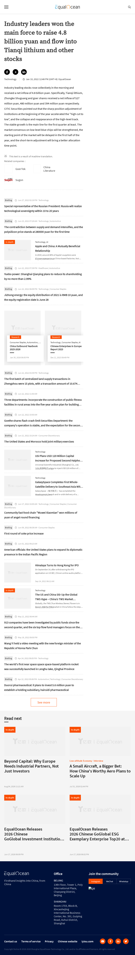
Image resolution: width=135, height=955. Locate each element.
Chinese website (67, 941)
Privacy (49, 941)
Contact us (10, 941)
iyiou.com (87, 941)
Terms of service (31, 941)
